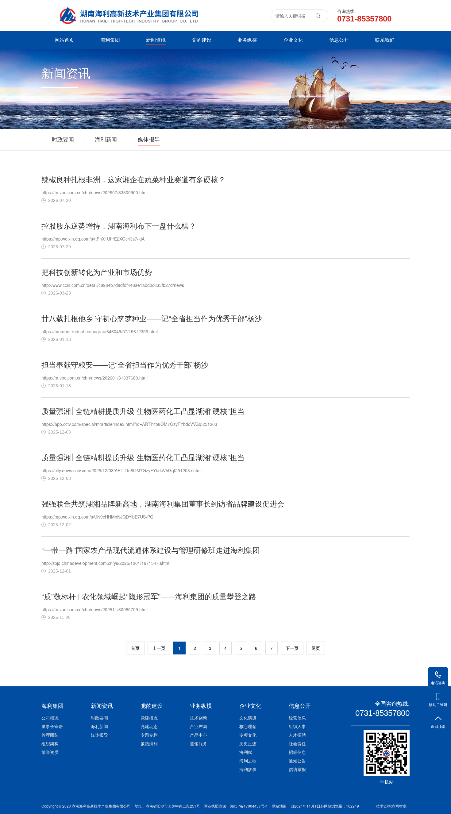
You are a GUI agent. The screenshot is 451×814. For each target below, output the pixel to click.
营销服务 (198, 743)
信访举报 (297, 769)
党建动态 (149, 726)
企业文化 (293, 39)
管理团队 (50, 735)
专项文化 (247, 735)
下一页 (292, 648)
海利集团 (110, 39)
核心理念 (247, 726)
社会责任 (297, 743)
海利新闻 (99, 726)
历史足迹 (247, 743)
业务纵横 (247, 39)
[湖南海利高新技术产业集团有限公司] (129, 12)
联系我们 (385, 39)
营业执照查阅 (215, 805)
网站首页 (64, 39)
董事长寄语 (52, 726)
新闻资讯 (156, 39)
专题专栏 (149, 735)
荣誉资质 (50, 752)
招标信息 (297, 752)
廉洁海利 (149, 743)
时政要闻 (99, 718)
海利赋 (245, 752)
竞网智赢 (399, 805)
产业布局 (198, 726)
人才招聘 (297, 735)
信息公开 (339, 39)
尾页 (315, 648)
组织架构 (50, 743)
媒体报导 (99, 735)
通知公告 (297, 761)
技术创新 (198, 718)
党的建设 (201, 39)
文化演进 (247, 718)
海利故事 (247, 769)
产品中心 (198, 735)
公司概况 (50, 718)
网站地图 (279, 805)
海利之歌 (247, 761)
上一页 (158, 648)
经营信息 (297, 718)
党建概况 (149, 718)
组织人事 (297, 726)
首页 (135, 648)
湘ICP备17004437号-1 (249, 805)
